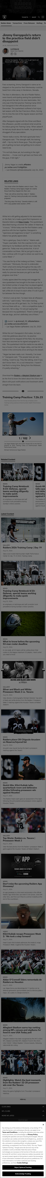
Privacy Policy (33, 1134)
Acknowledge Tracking (23, 1174)
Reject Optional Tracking (23, 1167)
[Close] (43, 1124)
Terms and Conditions (10, 1132)
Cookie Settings (22, 1163)
